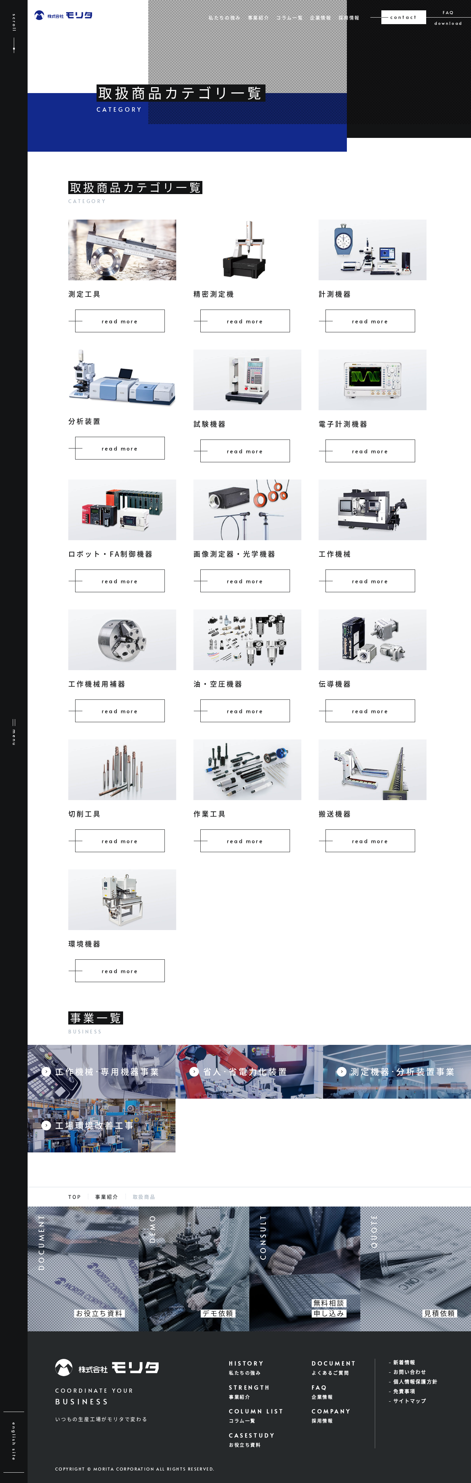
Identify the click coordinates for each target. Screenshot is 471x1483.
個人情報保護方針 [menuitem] (415, 1381)
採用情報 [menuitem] (349, 18)
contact (403, 17)
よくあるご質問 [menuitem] (330, 1373)
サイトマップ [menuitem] (410, 1401)
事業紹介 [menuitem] (258, 18)
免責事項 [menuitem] (404, 1391)
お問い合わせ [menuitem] (410, 1372)
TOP (74, 1196)
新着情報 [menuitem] (404, 1362)
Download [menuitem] (448, 23)
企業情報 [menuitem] (320, 18)
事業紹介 (106, 1196)
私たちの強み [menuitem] (225, 18)
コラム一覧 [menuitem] (289, 18)
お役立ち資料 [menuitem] (245, 1445)
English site (14, 1441)
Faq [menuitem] (448, 12)
